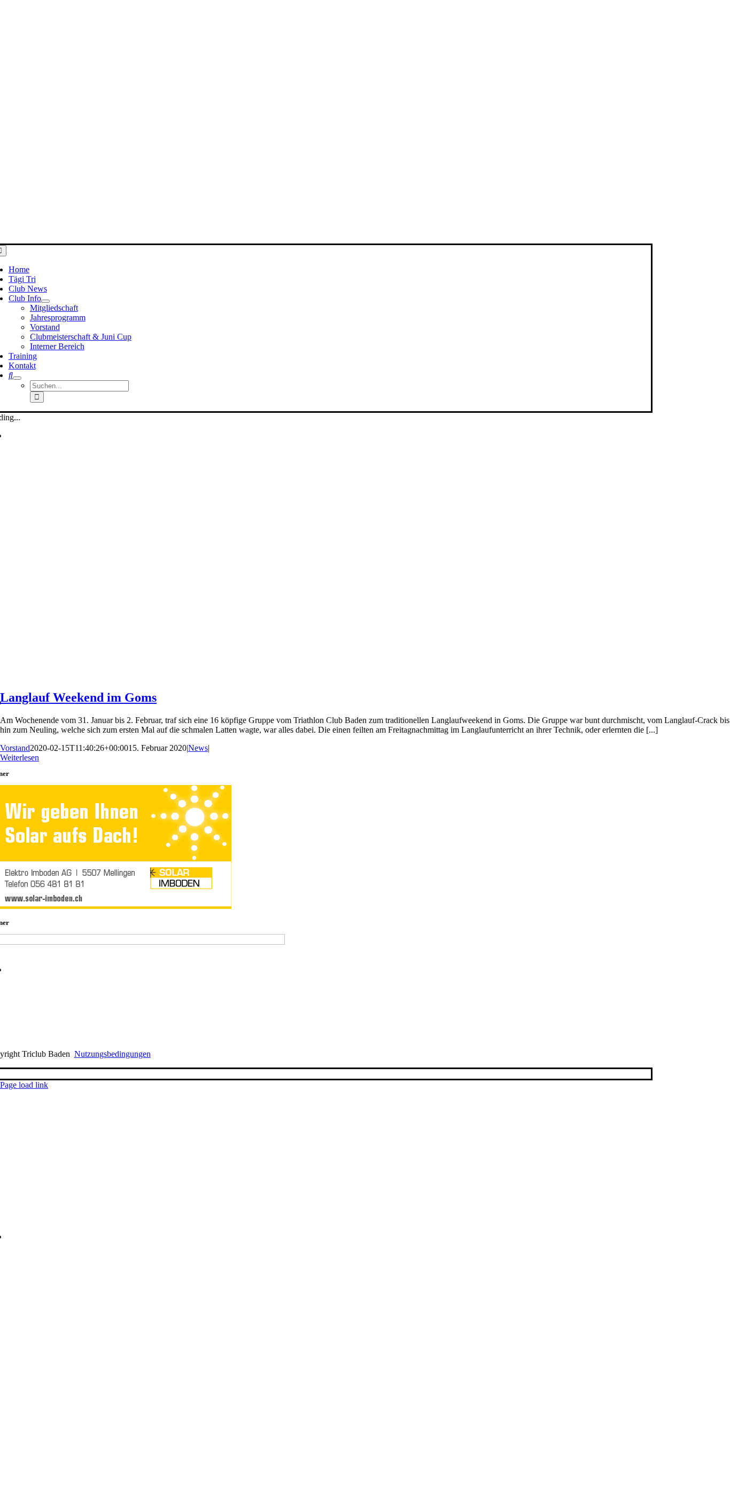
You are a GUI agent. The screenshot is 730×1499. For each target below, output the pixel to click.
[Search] (11, 375)
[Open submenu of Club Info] (45, 301)
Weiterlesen (19, 757)
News (198, 747)
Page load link (24, 1084)
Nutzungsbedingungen (112, 1053)
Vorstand (15, 747)
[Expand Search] (17, 378)
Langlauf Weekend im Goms (78, 697)
